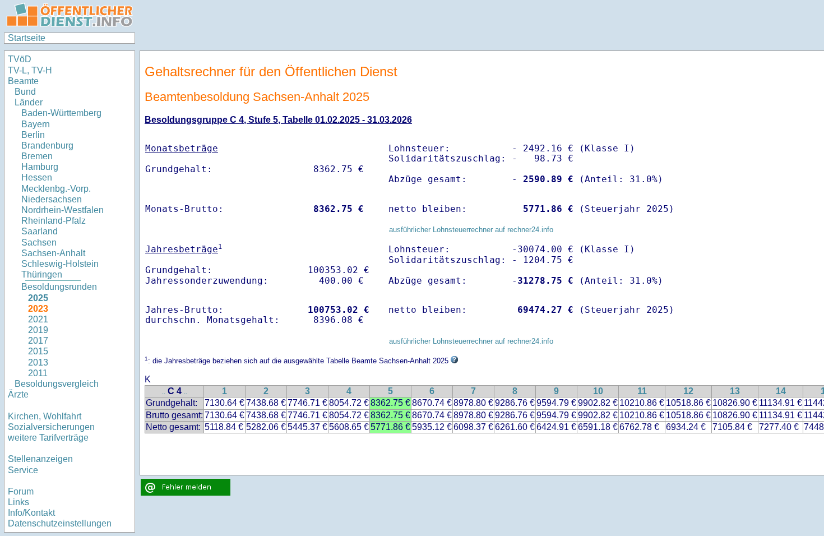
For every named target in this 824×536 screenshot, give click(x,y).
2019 (38, 330)
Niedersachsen (51, 199)
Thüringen (41, 274)
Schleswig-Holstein (60, 264)
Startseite (26, 38)
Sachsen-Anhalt (53, 253)
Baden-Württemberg (61, 113)
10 (598, 391)
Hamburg (39, 167)
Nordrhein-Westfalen (62, 210)
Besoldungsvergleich (57, 384)
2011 (38, 373)
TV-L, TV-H (30, 70)
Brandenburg (47, 145)
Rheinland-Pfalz (53, 220)
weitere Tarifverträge (48, 437)
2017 (38, 340)
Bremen (37, 156)
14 (781, 391)
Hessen (36, 177)
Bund (25, 91)
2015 (38, 351)
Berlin (33, 135)
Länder (29, 102)
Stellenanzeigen (40, 459)
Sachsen (39, 242)
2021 (38, 319)
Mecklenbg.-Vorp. (56, 188)
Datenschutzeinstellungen (60, 523)
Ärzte (18, 394)
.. (163, 392)
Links (18, 502)
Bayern (35, 124)
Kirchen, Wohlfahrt (44, 416)
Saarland (39, 231)
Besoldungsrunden (59, 287)
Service (23, 470)
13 (735, 391)
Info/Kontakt (31, 512)
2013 (38, 362)
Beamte (23, 81)
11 (642, 391)
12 (688, 391)
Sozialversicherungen (51, 427)
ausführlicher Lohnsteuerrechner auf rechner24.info (471, 229)
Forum (21, 491)
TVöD (19, 59)
